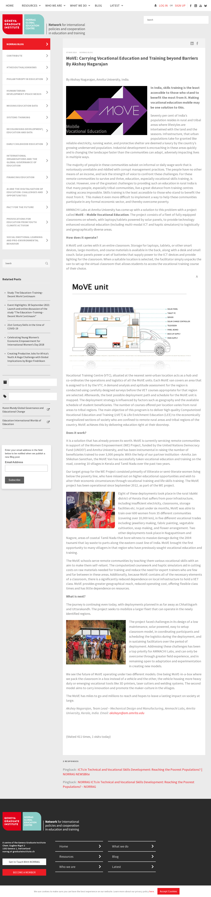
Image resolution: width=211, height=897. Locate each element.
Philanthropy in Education (25, 79)
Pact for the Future (20, 207)
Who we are (67, 867)
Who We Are (53, 5)
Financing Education (20, 177)
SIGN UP (180, 5)
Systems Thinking (18, 117)
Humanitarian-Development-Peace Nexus (24, 92)
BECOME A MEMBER (24, 872)
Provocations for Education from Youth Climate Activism (22, 222)
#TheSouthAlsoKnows (22, 67)
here (151, 891)
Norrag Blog (86, 52)
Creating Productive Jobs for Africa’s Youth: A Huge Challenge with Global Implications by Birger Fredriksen (28, 357)
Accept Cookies (168, 891)
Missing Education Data (22, 105)
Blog (98, 5)
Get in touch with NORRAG (24, 861)
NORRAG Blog (15, 44)
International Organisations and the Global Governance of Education (22, 160)
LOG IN (163, 5)
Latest (115, 5)
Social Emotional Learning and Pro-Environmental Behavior (25, 240)
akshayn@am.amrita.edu (126, 713)
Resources (29, 5)
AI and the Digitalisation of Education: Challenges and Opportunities (25, 192)
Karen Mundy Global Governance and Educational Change (23, 409)
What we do (120, 846)
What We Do (78, 5)
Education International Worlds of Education (21, 422)
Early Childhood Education (25, 144)
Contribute (14, 55)
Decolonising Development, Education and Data (25, 130)
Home (10, 5)
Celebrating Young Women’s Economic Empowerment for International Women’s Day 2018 (25, 341)
